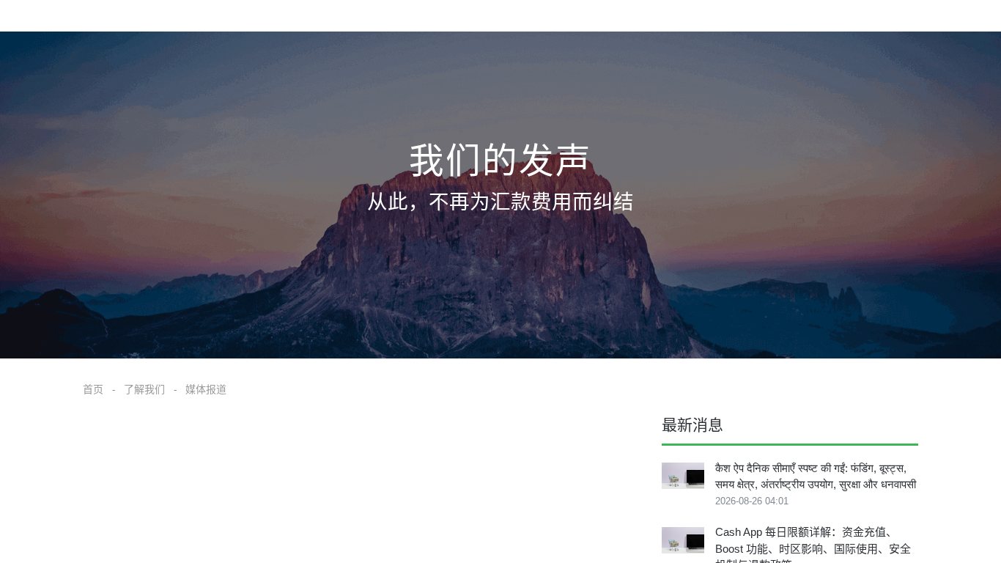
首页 (93, 389)
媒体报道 (205, 389)
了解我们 (144, 389)
